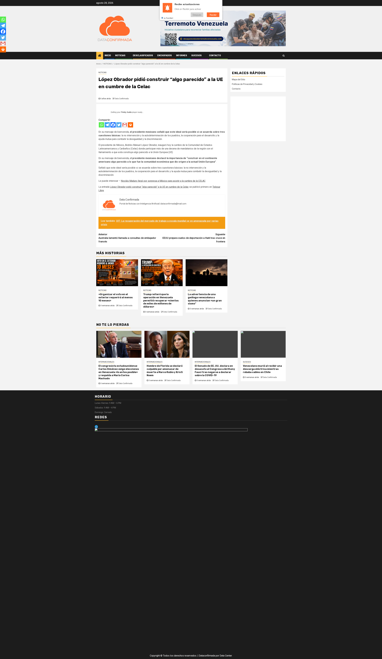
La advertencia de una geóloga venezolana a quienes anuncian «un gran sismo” (205, 299)
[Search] (283, 55)
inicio (108, 55)
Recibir (213, 14)
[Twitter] (118, 124)
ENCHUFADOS (164, 55)
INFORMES (181, 55)
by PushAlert (168, 18)
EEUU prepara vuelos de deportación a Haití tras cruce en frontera (193, 238)
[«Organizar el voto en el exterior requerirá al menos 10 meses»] (117, 272)
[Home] (99, 55)
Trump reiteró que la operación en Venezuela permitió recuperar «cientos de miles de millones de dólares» (161, 300)
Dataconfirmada (207, 655)
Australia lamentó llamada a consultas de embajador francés (127, 238)
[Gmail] (124, 124)
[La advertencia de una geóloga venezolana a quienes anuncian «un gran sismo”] (206, 272)
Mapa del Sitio (238, 79)
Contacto (215, 55)
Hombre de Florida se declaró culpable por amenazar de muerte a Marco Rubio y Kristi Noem (165, 370)
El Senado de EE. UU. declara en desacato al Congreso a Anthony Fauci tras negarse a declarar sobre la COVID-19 (215, 370)
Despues (197, 14)
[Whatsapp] (101, 124)
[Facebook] (113, 124)
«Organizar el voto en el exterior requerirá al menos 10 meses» (115, 297)
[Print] (130, 124)
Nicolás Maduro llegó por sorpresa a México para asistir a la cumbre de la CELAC (163, 180)
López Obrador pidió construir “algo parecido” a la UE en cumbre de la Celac (149, 186)
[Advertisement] (258, 119)
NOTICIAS (120, 55)
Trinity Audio (126, 112)
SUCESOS (196, 55)
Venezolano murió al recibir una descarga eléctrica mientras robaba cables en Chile (262, 369)
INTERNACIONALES (106, 362)
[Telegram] (107, 124)
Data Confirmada (122, 99)
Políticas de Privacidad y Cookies (247, 84)
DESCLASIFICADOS (143, 55)
